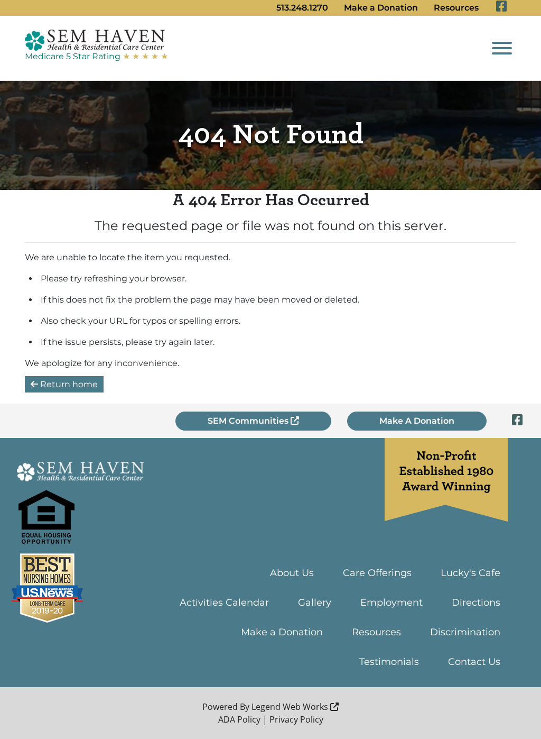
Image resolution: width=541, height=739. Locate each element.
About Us (292, 573)
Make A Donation (416, 421)
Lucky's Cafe (470, 573)
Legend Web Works (290, 707)
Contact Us (474, 662)
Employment (391, 602)
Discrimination (465, 632)
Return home (68, 384)
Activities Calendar (224, 602)
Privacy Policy (296, 719)
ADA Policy (239, 719)
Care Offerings (377, 573)
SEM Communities (249, 421)
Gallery (314, 602)
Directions (476, 602)
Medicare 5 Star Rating (96, 56)
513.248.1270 (302, 8)
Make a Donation (381, 8)
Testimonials (389, 662)
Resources (456, 8)
